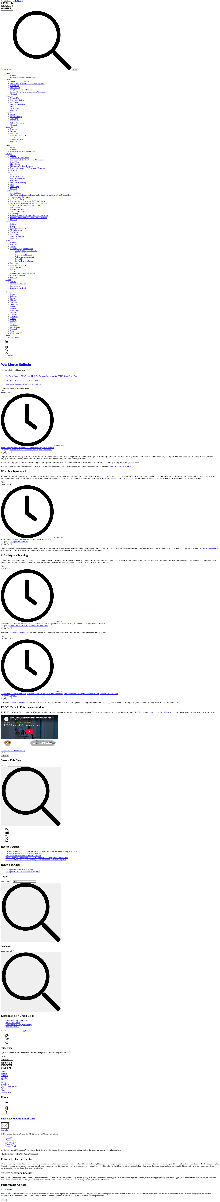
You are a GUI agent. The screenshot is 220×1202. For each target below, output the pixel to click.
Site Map (9, 1138)
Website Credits (11, 1146)
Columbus (14, 304)
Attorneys (13, 75)
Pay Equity (14, 214)
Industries (9, 96)
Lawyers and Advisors (18, 284)
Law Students (15, 286)
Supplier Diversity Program (24, 261)
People (8, 73)
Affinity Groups (20, 253)
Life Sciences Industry (18, 104)
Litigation (13, 696)
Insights (8, 113)
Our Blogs (14, 119)
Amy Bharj (165, 712)
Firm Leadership (16, 267)
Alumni (8, 335)
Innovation (14, 269)
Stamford (13, 329)
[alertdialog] (110, 1179)
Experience (14, 133)
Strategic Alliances (16, 139)
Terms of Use (10, 1144)
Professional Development (24, 257)
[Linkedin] (7, 342)
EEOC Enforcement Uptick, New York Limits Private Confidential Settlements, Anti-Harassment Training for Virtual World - (59, 694)
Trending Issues (11, 191)
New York (14, 317)
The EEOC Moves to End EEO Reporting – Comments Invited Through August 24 (36, 860)
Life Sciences (15, 88)
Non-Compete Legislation (19, 211)
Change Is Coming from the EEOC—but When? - (37, 858)
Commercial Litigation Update (17, 1021)
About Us (9, 127)
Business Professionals (18, 288)
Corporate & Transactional (19, 82)
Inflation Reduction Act (18, 209)
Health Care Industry (17, 100)
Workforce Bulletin (16, 364)
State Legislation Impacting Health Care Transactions (29, 216)
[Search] (42, 69)
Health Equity (15, 207)
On (5, 1190)
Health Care (14, 86)
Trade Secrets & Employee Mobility (19, 1025)
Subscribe (9, 355)
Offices (12, 137)
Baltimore (13, 296)
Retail (12, 106)
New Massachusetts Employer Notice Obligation (23, 856)
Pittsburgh (13, 321)
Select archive (6, 951)
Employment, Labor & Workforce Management (27, 84)
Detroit (12, 306)
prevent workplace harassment (120, 466)
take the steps (211, 548)
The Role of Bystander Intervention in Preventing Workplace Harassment (27, 448)
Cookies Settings (7, 1154)
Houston (13, 308)
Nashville (13, 315)
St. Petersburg (15, 327)
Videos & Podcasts (17, 123)
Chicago (13, 300)
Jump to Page (6, 1)
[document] (110, 1179)
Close (4, 1200)
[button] (7, 1036)
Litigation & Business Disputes (21, 90)
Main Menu (17, 1)
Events (12, 115)
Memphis (13, 312)
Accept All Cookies (30, 1154)
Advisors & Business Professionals (22, 77)
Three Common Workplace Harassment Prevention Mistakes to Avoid (26, 540)
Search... (4, 765)
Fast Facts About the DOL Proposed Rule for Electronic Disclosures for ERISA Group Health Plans (42, 851)
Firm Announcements (18, 135)
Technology (14, 108)
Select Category (6, 881)
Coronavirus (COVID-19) (19, 626)
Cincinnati (14, 302)
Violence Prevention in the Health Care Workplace (28, 218)
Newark (13, 319)
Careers (13, 131)
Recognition (19, 259)
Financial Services (16, 98)
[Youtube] (7, 345)
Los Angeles (14, 310)
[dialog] (110, 1152)
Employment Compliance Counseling (19, 870)
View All (13, 94)
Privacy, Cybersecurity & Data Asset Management (28, 92)
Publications (14, 121)
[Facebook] (7, 347)
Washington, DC (16, 333)
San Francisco (15, 325)
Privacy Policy (11, 1142)
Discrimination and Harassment (21, 450)
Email (3, 753)
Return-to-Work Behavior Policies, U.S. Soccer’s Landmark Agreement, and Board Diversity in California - (53, 624)
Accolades (14, 245)
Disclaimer (9, 1140)
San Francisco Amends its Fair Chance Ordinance (23, 854)
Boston (12, 298)
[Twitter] (7, 353)
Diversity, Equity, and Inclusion (21, 249)
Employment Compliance (42, 450)
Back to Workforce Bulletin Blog (13, 751)
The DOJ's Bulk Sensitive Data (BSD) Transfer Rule (29, 203)
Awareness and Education (24, 255)
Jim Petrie (154, 712)
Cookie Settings (6, 69)
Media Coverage (16, 117)
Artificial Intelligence (17, 199)
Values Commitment (17, 276)
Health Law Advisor (13, 1023)
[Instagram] (7, 350)
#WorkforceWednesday (19, 632)
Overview (13, 129)
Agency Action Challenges (20, 197)
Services (9, 79)
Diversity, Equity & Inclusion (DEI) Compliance (27, 201)
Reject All (18, 1154)
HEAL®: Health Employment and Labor (25, 205)
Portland (13, 323)
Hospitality (14, 102)
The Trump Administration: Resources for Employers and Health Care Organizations (40, 195)
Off (10, 1190)
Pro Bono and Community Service (22, 273)
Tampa (12, 331)
